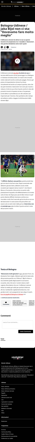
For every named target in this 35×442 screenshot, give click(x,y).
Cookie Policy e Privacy (7, 434)
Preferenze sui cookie (7, 438)
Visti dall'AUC (4, 406)
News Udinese (26, 6)
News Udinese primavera (8, 389)
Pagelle (3, 393)
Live (2, 399)
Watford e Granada (6, 408)
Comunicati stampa (6, 404)
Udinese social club (6, 397)
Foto (2, 410)
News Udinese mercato (7, 391)
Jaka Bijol (16, 73)
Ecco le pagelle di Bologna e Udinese (12, 294)
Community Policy (6, 432)
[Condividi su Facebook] (5, 47)
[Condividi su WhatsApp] (2, 47)
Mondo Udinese (6, 6)
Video (2, 413)
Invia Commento (25, 331)
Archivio (3, 429)
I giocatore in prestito (7, 402)
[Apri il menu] (2, 2)
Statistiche (4, 395)
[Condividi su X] (8, 47)
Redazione (4, 421)
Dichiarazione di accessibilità (9, 436)
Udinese (16, 6)
